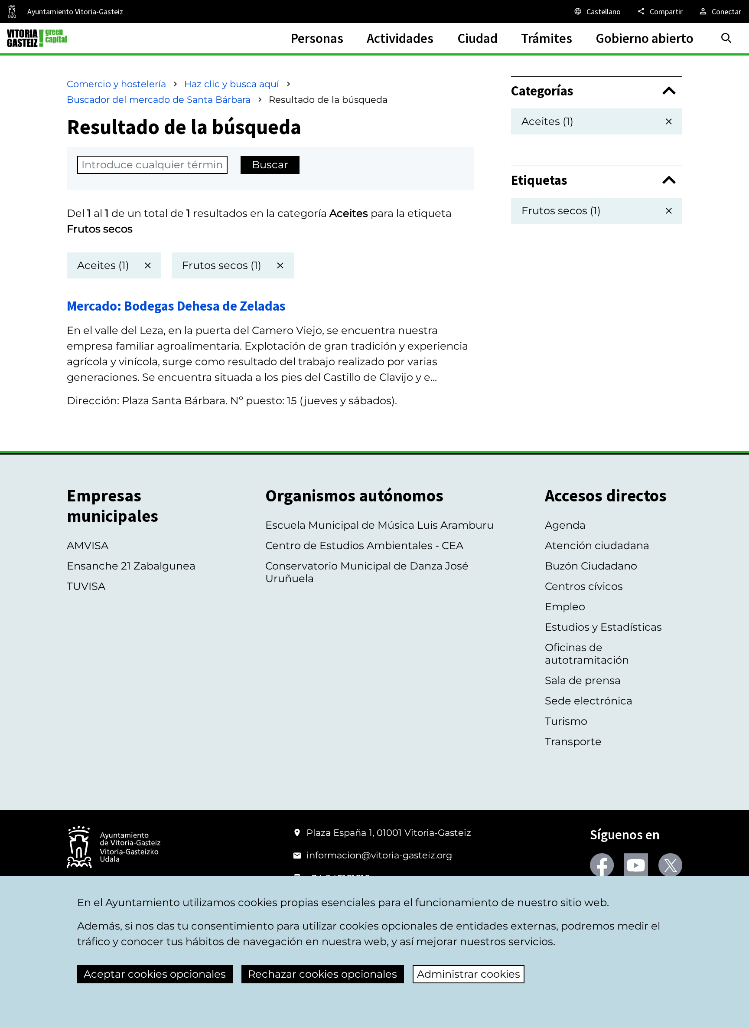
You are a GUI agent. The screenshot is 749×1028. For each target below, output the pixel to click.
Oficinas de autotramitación (587, 653)
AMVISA (87, 545)
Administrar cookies (468, 974)
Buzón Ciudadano (591, 566)
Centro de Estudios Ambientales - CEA (364, 545)
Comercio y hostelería (116, 84)
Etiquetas (539, 180)
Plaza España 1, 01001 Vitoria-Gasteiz (388, 832)
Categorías (542, 90)
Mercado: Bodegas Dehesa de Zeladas (176, 305)
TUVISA (86, 586)
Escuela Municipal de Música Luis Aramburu (379, 525)
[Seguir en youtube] (636, 865)
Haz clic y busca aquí (231, 84)
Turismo (566, 721)
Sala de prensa (583, 680)
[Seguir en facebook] (602, 865)
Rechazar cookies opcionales (322, 974)
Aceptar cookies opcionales (155, 974)
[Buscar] (726, 38)
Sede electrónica (588, 700)
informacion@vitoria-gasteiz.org (379, 855)
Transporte (573, 741)
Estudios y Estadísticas (603, 627)
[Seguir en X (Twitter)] (670, 865)
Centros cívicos (584, 586)
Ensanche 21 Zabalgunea (131, 566)
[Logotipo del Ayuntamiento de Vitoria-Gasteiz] (113, 848)
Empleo (565, 606)
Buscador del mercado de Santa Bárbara (159, 99)
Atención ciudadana (597, 545)
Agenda (565, 525)
